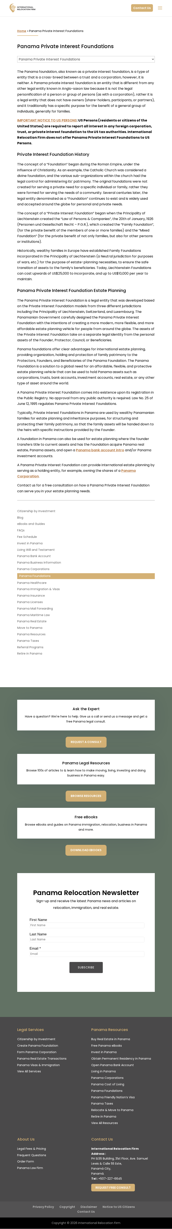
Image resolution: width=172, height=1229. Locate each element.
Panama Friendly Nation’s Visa (113, 1097)
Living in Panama (103, 1071)
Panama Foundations (35, 576)
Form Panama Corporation (36, 1052)
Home (21, 31)
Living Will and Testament (36, 550)
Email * (35, 948)
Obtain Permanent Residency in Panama (121, 1058)
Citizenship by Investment (36, 511)
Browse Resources (86, 796)
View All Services (29, 1071)
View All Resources (104, 1123)
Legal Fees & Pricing (31, 1149)
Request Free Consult (113, 1188)
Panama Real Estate (32, 621)
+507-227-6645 (110, 1179)
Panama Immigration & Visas (38, 589)
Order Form (25, 1161)
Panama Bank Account (34, 556)
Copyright (67, 1207)
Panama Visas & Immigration (38, 1065)
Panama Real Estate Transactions (41, 1058)
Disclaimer (89, 1207)
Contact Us (142, 8)
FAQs (21, 530)
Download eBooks (86, 850)
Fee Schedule (27, 537)
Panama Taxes (28, 641)
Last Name (38, 934)
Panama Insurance (31, 595)
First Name (38, 920)
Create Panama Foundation (37, 1046)
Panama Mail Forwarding (35, 608)
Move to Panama (29, 628)
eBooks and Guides (31, 524)
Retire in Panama (29, 653)
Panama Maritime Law (33, 615)
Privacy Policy (43, 1207)
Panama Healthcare (32, 583)
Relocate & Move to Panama (112, 1110)
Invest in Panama (30, 543)
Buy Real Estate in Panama (110, 1039)
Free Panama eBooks (106, 1046)
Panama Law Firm (30, 1168)
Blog (20, 517)
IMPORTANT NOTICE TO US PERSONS (47, 120)
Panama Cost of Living (107, 1084)
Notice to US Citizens (119, 1207)
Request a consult (86, 742)
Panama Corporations (33, 569)
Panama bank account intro (100, 450)
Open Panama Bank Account (112, 1065)
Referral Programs (30, 647)
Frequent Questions (31, 1155)
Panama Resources (31, 634)
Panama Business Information (39, 562)
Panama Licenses (30, 602)
